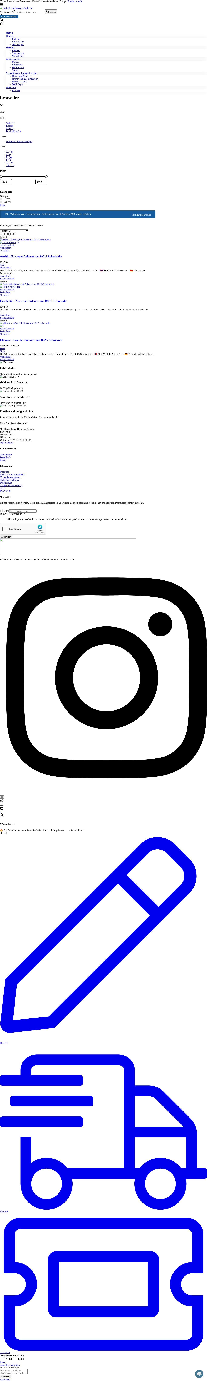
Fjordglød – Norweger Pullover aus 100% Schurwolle (33, 300)
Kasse (3, 1362)
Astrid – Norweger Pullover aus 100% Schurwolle (31, 256)
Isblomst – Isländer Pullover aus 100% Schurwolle (31, 340)
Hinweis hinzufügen (9, 1367)
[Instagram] (106, 791)
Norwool (4, 250)
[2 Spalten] (5, 234)
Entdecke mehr (75, 1)
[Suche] (103, 20)
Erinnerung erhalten (141, 214)
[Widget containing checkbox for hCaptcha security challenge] (23, 529)
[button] (199, 1374)
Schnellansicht (7, 245)
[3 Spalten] (8, 234)
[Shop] (103, 804)
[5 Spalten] (14, 234)
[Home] (103, 800)
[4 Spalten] (11, 234)
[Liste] (1, 234)
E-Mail (4, 511)
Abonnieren (6, 537)
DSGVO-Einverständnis (12, 514)
